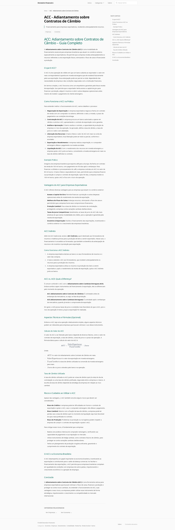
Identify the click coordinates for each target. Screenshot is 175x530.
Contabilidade (70, 526)
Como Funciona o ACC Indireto (56, 250)
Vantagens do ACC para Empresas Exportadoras (65, 185)
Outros (93, 526)
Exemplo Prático (51, 160)
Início (89, 3)
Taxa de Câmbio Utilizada (54, 373)
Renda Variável (86, 526)
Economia (57, 32)
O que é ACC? (50, 68)
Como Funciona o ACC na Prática (58, 101)
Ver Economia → (66, 512)
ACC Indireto (49, 231)
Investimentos (62, 526)
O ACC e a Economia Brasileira (57, 454)
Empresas (48, 32)
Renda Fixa (78, 526)
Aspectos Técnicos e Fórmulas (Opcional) (62, 317)
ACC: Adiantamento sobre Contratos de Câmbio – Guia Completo (74, 41)
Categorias (98, 3)
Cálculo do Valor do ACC (54, 331)
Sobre (110, 3)
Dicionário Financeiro (45, 3)
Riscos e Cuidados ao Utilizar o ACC (59, 393)
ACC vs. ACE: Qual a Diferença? (57, 279)
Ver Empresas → (51, 512)
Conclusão (49, 477)
